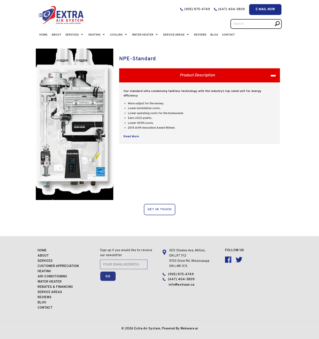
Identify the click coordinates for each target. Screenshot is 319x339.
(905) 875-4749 (197, 9)
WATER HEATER (50, 282)
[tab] (199, 75)
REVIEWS (44, 297)
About (56, 35)
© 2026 (127, 329)
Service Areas (173, 35)
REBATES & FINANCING (55, 287)
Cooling (116, 35)
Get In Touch (160, 209)
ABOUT (43, 256)
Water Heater (142, 35)
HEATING (44, 271)
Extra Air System (147, 329)
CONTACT (228, 35)
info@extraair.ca (181, 285)
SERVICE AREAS (50, 292)
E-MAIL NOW (265, 9)
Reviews (200, 35)
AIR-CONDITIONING (52, 277)
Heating (94, 35)
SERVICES (45, 261)
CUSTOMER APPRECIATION (58, 266)
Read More (131, 136)
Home (43, 35)
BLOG (214, 35)
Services (72, 35)
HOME (42, 251)
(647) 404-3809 (232, 9)
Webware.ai (189, 329)
